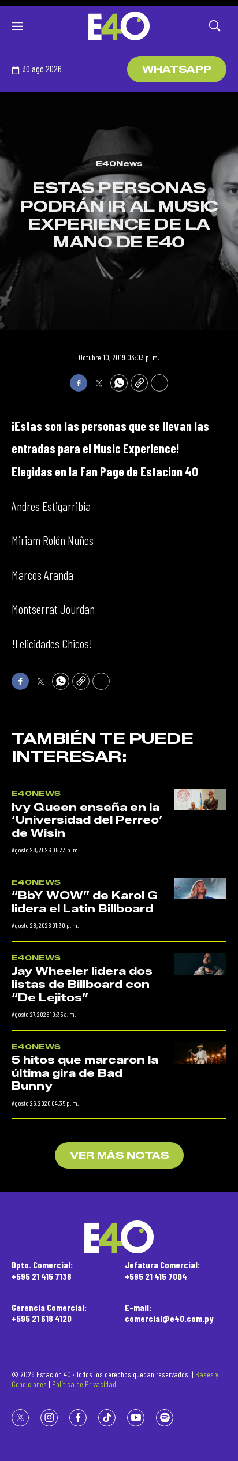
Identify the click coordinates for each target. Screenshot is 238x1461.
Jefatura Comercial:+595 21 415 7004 (162, 1270)
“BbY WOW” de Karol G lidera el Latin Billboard (85, 902)
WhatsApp (176, 69)
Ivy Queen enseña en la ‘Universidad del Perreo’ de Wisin (87, 820)
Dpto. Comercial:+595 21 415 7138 (42, 1270)
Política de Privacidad (84, 1384)
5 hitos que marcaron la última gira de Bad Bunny (85, 1073)
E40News (119, 163)
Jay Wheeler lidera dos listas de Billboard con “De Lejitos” (82, 984)
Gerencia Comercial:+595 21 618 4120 (49, 1313)
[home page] (118, 26)
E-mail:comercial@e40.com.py (169, 1313)
